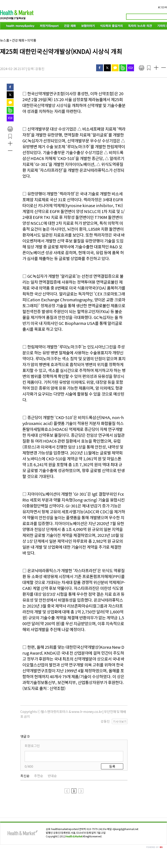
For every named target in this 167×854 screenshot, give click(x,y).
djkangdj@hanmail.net (125, 829)
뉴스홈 (4, 40)
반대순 (52, 775)
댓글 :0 (25, 736)
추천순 (38, 775)
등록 (112, 766)
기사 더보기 (119, 721)
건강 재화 (18, 40)
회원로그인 (32, 745)
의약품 (31, 40)
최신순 (25, 775)
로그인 (161, 7)
